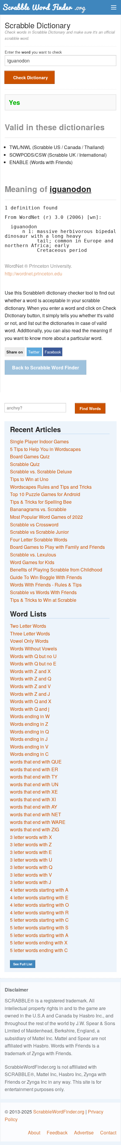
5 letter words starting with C (39, 919)
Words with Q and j (29, 708)
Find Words (90, 408)
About (34, 1132)
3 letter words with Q (31, 867)
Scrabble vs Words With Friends (43, 592)
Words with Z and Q (30, 678)
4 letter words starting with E (39, 897)
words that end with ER (34, 769)
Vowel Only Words (29, 640)
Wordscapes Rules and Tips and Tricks (51, 486)
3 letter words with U (31, 859)
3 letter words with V (31, 874)
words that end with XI (33, 799)
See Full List (22, 964)
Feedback (57, 1132)
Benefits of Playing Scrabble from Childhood (56, 569)
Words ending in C (29, 754)
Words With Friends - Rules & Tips (46, 584)
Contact (108, 1132)
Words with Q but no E (33, 663)
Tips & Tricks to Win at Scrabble (43, 600)
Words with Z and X (30, 671)
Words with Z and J (30, 693)
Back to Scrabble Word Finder (45, 367)
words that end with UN (34, 784)
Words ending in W (30, 716)
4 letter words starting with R (39, 912)
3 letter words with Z (31, 844)
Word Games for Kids (32, 562)
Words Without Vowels (33, 648)
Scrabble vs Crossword (34, 524)
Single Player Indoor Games (39, 441)
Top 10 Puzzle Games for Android (45, 494)
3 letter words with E (31, 852)
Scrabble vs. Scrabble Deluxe (41, 471)
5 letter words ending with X (39, 942)
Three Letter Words (30, 633)
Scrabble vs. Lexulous (33, 554)
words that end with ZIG (34, 829)
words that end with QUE (36, 761)
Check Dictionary (30, 77)
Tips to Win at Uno (29, 479)
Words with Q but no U (33, 656)
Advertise (84, 1132)
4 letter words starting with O (39, 904)
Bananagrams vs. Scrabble (38, 509)
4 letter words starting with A (39, 889)
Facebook (53, 352)
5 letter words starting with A (39, 935)
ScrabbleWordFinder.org (58, 1111)
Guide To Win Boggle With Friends (46, 577)
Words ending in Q (29, 731)
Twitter (33, 352)
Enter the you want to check (33, 51)
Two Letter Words (28, 625)
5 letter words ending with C (39, 950)
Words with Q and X (30, 701)
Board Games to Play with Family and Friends (57, 546)
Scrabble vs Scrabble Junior (39, 531)
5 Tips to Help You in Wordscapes (45, 449)
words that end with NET (35, 814)
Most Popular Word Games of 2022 (46, 516)
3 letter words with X (31, 837)
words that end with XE (34, 791)
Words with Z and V (30, 686)
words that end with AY (33, 806)
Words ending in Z (29, 724)
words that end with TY (34, 776)
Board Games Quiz (30, 456)
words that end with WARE (37, 822)
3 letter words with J (30, 882)
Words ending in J (29, 739)
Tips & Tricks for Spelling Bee (41, 501)
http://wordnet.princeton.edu (33, 273)
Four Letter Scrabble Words (38, 539)
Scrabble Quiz (25, 464)
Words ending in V (29, 746)
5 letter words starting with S (39, 927)
